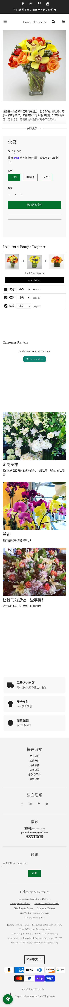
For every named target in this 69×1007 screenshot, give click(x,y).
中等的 (30, 177)
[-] (9, 194)
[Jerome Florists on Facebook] (22, 4)
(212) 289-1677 (43, 929)
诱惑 (12, 289)
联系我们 (34, 760)
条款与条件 (34, 774)
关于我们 (34, 756)
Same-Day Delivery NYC (46, 903)
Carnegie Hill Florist (20, 903)
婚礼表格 (34, 765)
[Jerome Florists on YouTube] (47, 4)
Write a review (34, 359)
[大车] (63, 22)
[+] (22, 194)
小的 (14, 177)
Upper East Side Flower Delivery (34, 898)
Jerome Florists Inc (34, 22)
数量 (10, 188)
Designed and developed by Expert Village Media (35, 996)
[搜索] (53, 22)
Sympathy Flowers (46, 908)
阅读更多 (32, 128)
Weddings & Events (23, 908)
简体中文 (32, 959)
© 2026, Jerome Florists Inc (33, 989)
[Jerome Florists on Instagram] (30, 4)
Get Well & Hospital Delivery (34, 912)
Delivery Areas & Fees (34, 917)
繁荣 (12, 306)
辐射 (12, 297)
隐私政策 (34, 769)
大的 (46, 177)
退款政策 (34, 779)
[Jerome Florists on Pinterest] (39, 4)
